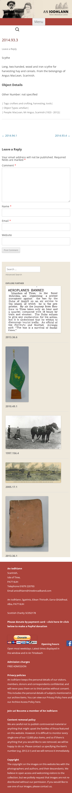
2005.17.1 (11, 487)
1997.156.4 (12, 453)
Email (6, 221)
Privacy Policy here (57, 697)
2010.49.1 (11, 406)
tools (49, 103)
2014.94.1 (9, 135)
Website (7, 235)
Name (6, 206)
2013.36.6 (11, 337)
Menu (38, 21)
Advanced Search (14, 274)
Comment (9, 165)
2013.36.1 (11, 556)
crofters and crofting (21, 103)
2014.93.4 (62, 135)
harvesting (39, 103)
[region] (36, 9)
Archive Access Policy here (26, 702)
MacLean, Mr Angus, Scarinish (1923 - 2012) (35, 112)
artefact (23, 108)
